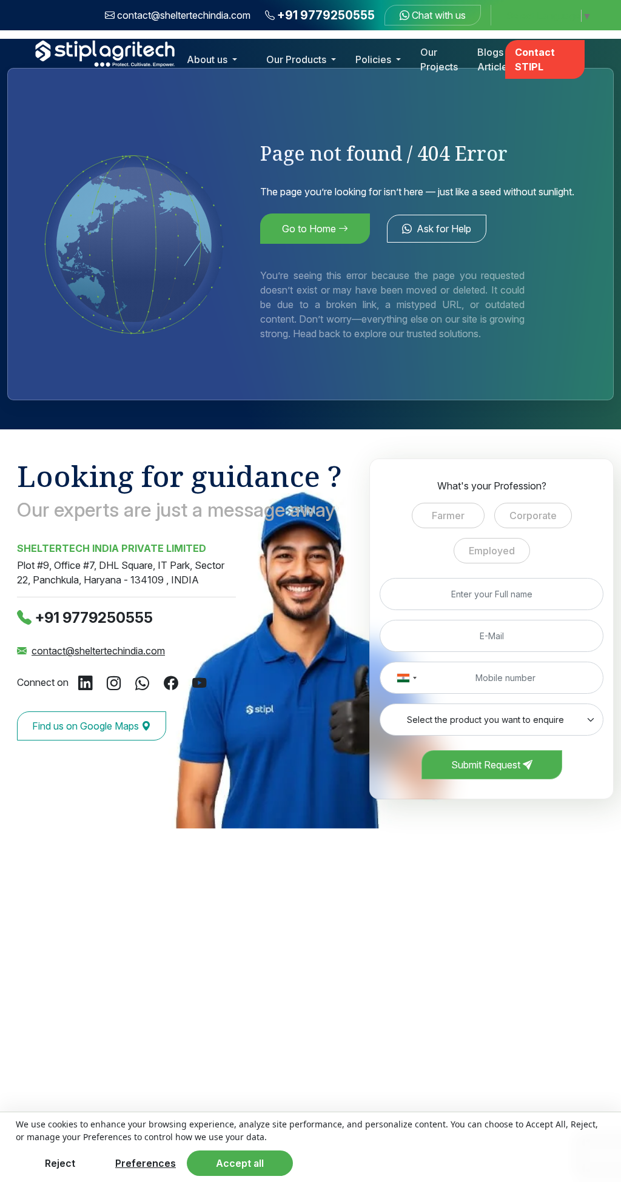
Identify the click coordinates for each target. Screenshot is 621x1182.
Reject (60, 1163)
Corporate (533, 515)
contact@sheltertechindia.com (183, 15)
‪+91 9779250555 (94, 617)
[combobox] (406, 677)
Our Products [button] (297, 59)
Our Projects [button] (439, 59)
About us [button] (208, 59)
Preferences (145, 1163)
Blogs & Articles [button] (494, 59)
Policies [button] (374, 59)
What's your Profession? (491, 486)
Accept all (240, 1163)
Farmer (448, 515)
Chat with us (437, 15)
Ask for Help (444, 229)
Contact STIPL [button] (535, 59)
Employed (492, 551)
